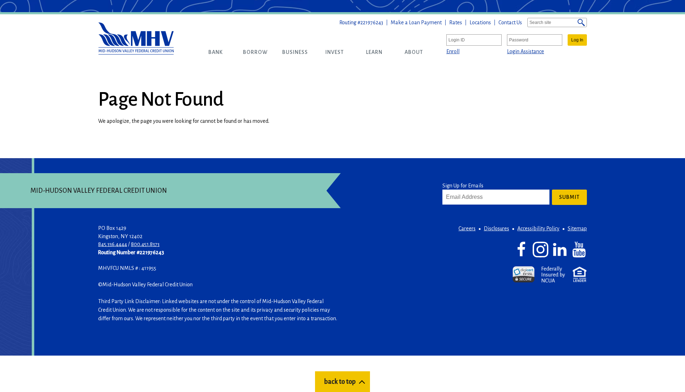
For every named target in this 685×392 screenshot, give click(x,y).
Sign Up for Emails (462, 186)
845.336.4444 (112, 244)
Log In (577, 39)
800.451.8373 (145, 244)
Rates (455, 22)
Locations (480, 22)
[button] (215, 52)
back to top (340, 381)
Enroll (453, 51)
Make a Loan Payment (416, 22)
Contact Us (510, 22)
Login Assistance (525, 51)
